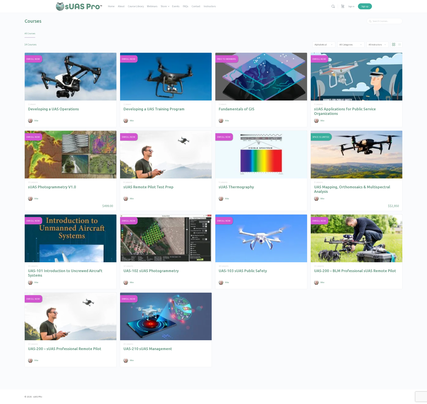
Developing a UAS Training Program (153, 109)
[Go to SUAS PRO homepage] (79, 6)
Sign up (364, 6)
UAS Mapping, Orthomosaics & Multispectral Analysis (352, 189)
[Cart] (343, 6)
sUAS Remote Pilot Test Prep (148, 187)
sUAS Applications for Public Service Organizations (345, 111)
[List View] (399, 45)
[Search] (333, 6)
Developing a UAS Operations (53, 109)
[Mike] (30, 120)
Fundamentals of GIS (236, 109)
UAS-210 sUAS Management (147, 349)
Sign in (351, 6)
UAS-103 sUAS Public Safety (243, 271)
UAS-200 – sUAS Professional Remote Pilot (64, 349)
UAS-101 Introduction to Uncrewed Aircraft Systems (65, 273)
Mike (36, 120)
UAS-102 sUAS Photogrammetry (151, 271)
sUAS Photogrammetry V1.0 (52, 187)
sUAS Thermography (236, 187)
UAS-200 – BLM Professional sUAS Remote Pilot (355, 271)
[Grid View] (394, 45)
